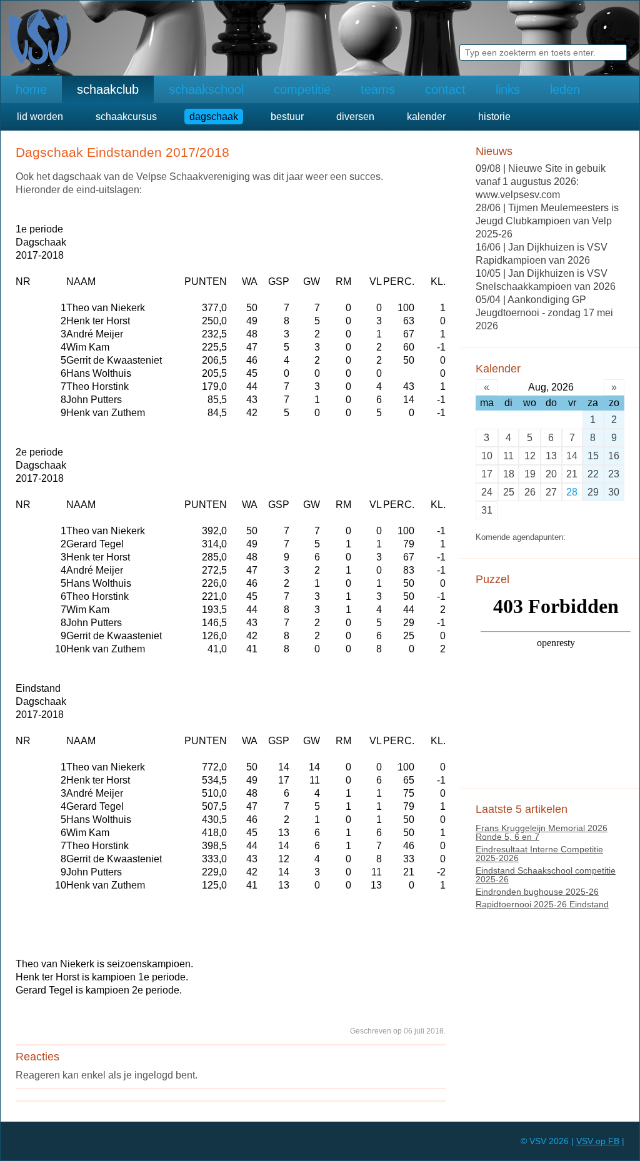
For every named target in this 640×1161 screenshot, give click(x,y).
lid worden (40, 116)
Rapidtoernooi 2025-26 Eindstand (542, 904)
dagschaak (213, 116)
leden (565, 89)
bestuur (287, 116)
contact (445, 89)
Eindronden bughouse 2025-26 (537, 892)
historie (494, 116)
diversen (355, 116)
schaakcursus (126, 116)
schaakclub (108, 89)
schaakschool (206, 89)
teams (378, 89)
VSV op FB (597, 1141)
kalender (426, 116)
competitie (302, 89)
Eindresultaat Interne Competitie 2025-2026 (539, 853)
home (31, 89)
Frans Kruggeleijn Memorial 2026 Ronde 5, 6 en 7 (542, 832)
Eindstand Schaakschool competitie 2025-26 (546, 874)
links (508, 89)
